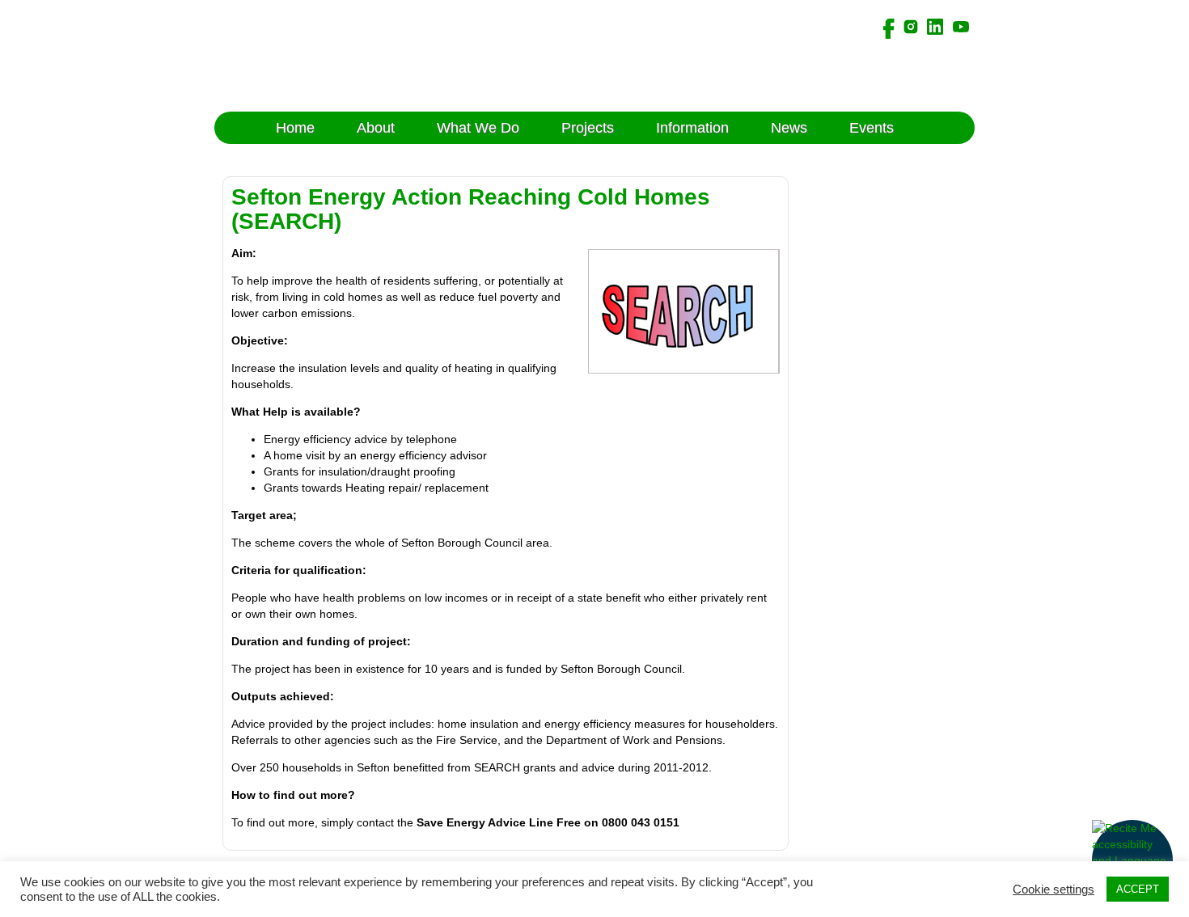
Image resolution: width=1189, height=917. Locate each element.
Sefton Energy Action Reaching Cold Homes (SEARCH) (470, 209)
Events (871, 128)
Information (692, 128)
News (789, 128)
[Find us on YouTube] (961, 25)
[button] (1132, 860)
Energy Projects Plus (357, 55)
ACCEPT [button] (1137, 889)
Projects (587, 128)
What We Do (478, 128)
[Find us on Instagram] (911, 25)
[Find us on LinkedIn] (935, 25)
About (376, 128)
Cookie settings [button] (1053, 889)
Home (295, 128)
